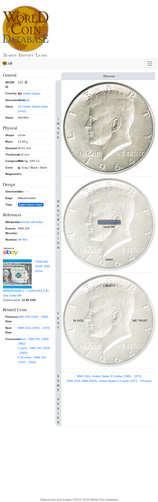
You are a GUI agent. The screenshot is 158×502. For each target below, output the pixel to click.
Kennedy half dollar (30, 222)
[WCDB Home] (25, 29)
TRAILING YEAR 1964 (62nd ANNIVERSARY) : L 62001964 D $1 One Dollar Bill (26, 278)
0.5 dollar (24, 100)
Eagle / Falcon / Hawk (30, 204)
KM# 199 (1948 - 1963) (33, 316)
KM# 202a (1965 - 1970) (34, 328)
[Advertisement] (99, 29)
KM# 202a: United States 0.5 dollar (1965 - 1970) (109, 376)
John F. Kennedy (109, 222)
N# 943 (22, 239)
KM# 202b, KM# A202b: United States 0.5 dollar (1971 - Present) (109, 381)
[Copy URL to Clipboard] (25, 82)
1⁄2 (20, 106)
